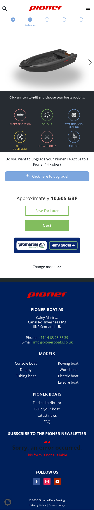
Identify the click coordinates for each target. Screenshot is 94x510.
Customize (30, 24)
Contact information (64, 22)
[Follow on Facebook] (36, 481)
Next (47, 225)
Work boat (68, 370)
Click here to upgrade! (50, 176)
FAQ (47, 422)
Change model (44, 266)
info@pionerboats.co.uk (53, 342)
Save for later (47, 210)
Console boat (26, 363)
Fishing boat (26, 376)
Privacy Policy (38, 505)
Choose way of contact (46, 22)
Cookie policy (57, 505)
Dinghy (25, 370)
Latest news (47, 415)
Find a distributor (47, 403)
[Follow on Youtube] (57, 481)
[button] (8, 502)
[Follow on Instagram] (47, 481)
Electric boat (68, 376)
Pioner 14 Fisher (13, 22)
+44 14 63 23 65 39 (53, 337)
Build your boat (47, 409)
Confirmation (80, 22)
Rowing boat (68, 363)
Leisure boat (68, 382)
